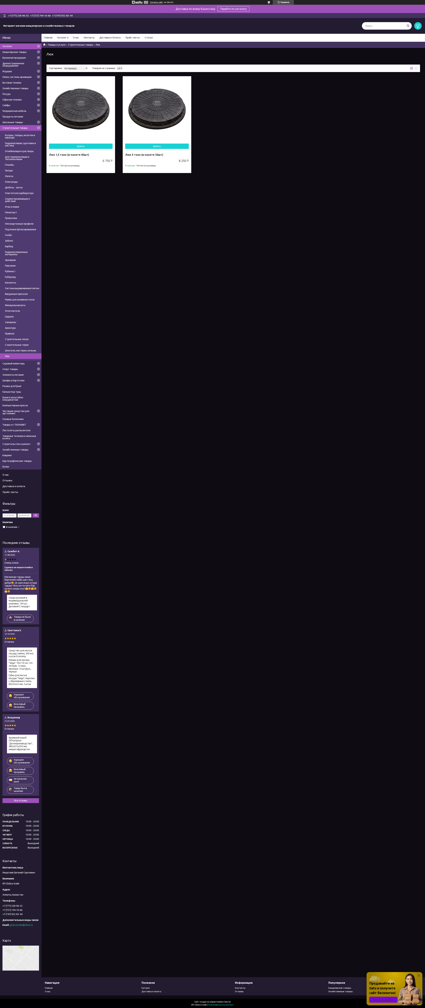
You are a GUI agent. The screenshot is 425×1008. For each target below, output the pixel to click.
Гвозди (9, 170)
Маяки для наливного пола (20, 299)
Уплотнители (12, 311)
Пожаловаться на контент (221, 1005)
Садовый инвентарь (13, 363)
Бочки (5, 466)
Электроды (11, 182)
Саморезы (10, 322)
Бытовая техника (11, 82)
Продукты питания (12, 116)
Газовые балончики (13, 419)
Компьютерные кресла (15, 405)
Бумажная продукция (14, 57)
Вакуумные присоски (16, 294)
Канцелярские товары (14, 52)
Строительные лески (17, 339)
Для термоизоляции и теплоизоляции (17, 158)
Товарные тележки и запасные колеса (19, 437)
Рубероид (10, 277)
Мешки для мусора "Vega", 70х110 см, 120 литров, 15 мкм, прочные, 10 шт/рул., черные (21, 666)
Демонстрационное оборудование (13, 64)
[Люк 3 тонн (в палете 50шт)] (157, 110)
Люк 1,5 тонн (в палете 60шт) (69, 154)
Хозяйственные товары (15, 88)
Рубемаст (10, 271)
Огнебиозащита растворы (19, 151)
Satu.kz (227, 1002)
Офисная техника (12, 99)
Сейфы (6, 105)
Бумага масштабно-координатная (13, 398)
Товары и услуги (57, 44)
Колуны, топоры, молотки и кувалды (20, 136)
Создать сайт (156, 2)
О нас (76, 37)
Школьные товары (12, 122)
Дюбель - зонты (14, 187)
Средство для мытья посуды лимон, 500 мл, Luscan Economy (21, 653)
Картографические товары (17, 461)
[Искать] (408, 26)
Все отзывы (20, 800)
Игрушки (7, 71)
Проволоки (11, 218)
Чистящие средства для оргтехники (15, 412)
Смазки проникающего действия (17, 199)
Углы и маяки (12, 206)
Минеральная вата (15, 305)
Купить (81, 146)
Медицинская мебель (14, 111)
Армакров (10, 260)
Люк (7, 356)
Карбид (9, 246)
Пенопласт (11, 212)
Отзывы (7, 480)
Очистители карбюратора (19, 193)
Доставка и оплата (13, 486)
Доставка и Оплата (110, 37)
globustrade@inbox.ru (21, 925)
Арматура (10, 328)
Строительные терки (17, 345)
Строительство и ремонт (16, 444)
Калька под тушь (11, 391)
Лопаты (9, 176)
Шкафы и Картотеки (13, 380)
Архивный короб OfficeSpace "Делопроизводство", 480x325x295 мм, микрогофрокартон (21, 743)
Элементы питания (13, 374)
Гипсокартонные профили (19, 223)
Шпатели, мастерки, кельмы (20, 350)
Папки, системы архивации (17, 77)
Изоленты (10, 282)
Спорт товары (10, 369)
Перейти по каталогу (233, 8)
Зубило (9, 240)
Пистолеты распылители (16, 430)
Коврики (7, 455)
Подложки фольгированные (20, 229)
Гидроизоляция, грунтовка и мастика (20, 144)
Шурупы (9, 316)
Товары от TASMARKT (14, 424)
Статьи (149, 37)
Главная (48, 37)
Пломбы (9, 165)
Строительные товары (80, 44)
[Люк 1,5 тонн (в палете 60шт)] (80, 110)
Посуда (6, 94)
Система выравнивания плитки (22, 288)
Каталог (61, 37)
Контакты (89, 37)
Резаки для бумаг (12, 386)
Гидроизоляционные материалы (16, 253)
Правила (9, 333)
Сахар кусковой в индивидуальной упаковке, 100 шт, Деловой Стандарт (19, 602)
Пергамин (10, 265)
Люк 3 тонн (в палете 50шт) (144, 154)
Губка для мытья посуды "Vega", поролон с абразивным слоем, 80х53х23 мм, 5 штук (22, 679)
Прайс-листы (133, 37)
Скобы (8, 235)
